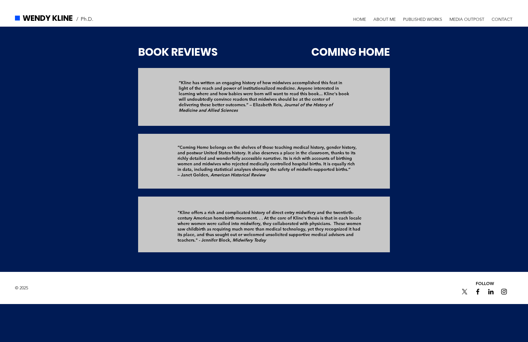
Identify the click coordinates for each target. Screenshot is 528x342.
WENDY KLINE (48, 18)
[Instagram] (504, 291)
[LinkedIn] (491, 291)
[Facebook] (478, 291)
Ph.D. (87, 19)
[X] (464, 291)
